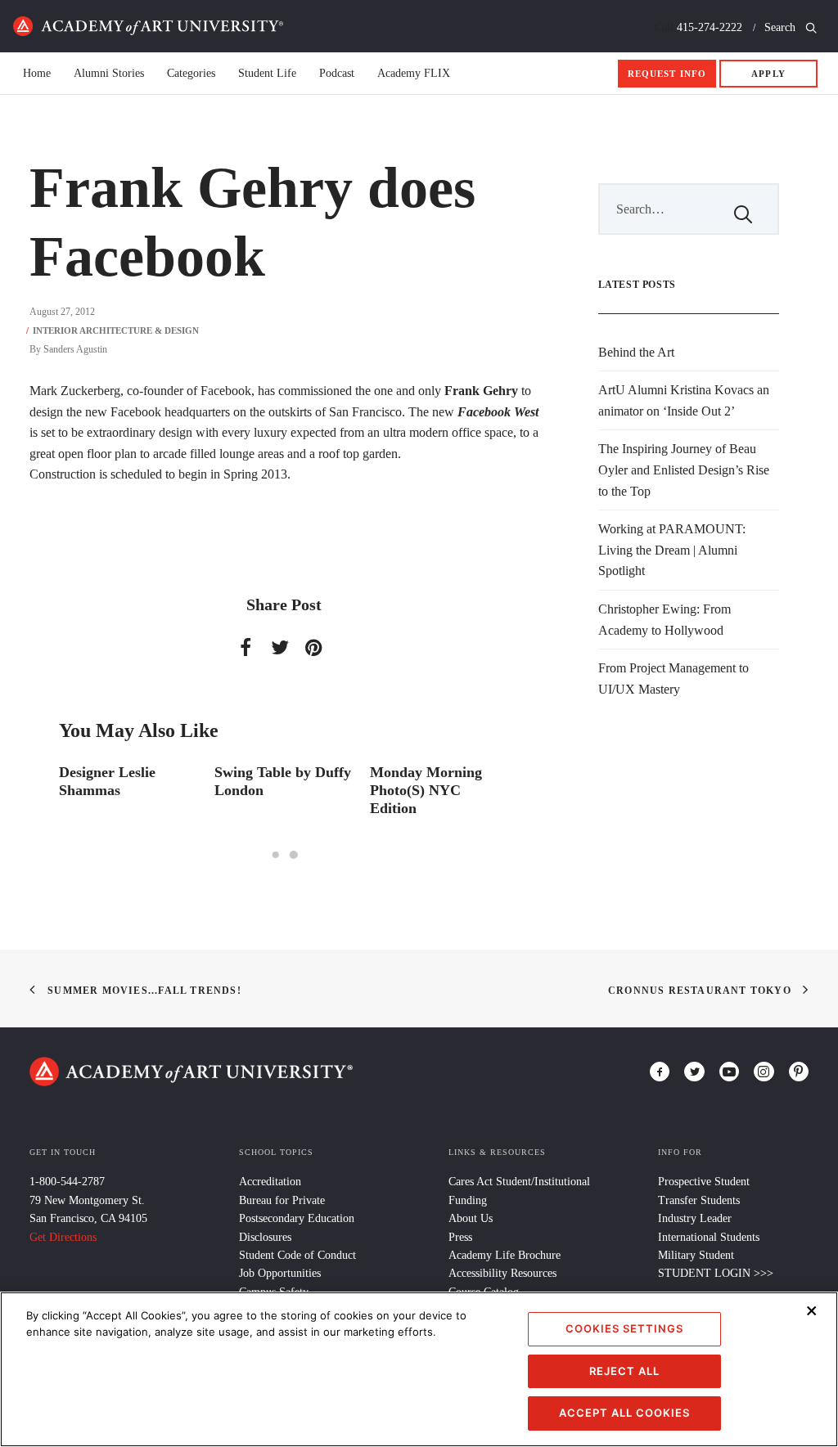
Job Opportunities (280, 1273)
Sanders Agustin (75, 349)
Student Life (267, 73)
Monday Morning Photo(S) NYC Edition (426, 790)
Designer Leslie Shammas (107, 781)
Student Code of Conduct (297, 1255)
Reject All (624, 1370)
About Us (470, 1218)
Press (460, 1237)
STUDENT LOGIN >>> (715, 1273)
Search (781, 27)
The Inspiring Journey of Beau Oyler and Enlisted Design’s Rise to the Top (683, 469)
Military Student (696, 1255)
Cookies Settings (624, 1328)
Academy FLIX (413, 73)
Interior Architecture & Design (116, 330)
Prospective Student (704, 1181)
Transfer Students (699, 1200)
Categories (191, 73)
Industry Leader (695, 1218)
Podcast (336, 73)
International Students (708, 1237)
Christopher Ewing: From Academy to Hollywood (664, 619)
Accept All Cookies (624, 1412)
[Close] (812, 1310)
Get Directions (63, 1237)
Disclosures (265, 1237)
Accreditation (270, 1181)
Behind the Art (636, 352)
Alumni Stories (109, 73)
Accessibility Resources (502, 1273)
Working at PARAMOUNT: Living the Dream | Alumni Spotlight (672, 549)
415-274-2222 (709, 27)
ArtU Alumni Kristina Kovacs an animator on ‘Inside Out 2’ (683, 400)
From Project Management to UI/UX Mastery (673, 678)
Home (148, 26)
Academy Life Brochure (504, 1255)
